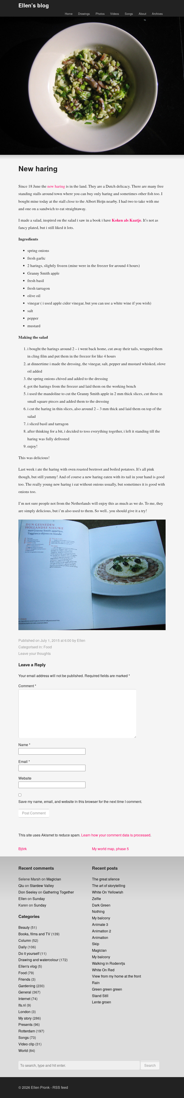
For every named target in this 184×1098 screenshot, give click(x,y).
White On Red (103, 969)
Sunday (39, 898)
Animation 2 (101, 931)
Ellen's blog (33, 5)
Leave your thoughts (34, 653)
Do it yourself (28, 953)
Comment (27, 685)
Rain (96, 982)
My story (25, 1018)
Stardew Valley (42, 885)
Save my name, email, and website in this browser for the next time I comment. (80, 801)
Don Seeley (27, 892)
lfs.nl (22, 1005)
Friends (24, 979)
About (142, 13)
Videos (114, 13)
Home (68, 13)
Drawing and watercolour (38, 959)
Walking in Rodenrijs (108, 963)
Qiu (21, 885)
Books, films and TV (34, 933)
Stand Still (100, 995)
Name (24, 744)
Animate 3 (100, 924)
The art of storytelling (108, 885)
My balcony (101, 917)
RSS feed (60, 1087)
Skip (95, 943)
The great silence (106, 879)
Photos (100, 13)
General (24, 992)
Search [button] (150, 1065)
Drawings (84, 13)
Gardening (26, 985)
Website (24, 778)
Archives (157, 13)
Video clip (26, 1044)
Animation (100, 937)
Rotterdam (26, 1031)
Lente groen (101, 1002)
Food (48, 646)
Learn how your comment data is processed (115, 835)
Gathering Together (58, 892)
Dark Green (101, 905)
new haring (56, 186)
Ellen (81, 640)
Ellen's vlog (27, 966)
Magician (53, 879)
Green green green (107, 989)
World (23, 1050)
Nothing (98, 911)
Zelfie (96, 898)
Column (24, 940)
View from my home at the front (116, 976)
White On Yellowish (107, 892)
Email (24, 761)
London (24, 1011)
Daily (22, 946)
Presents (25, 1024)
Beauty (24, 927)
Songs (129, 13)
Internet (24, 998)
